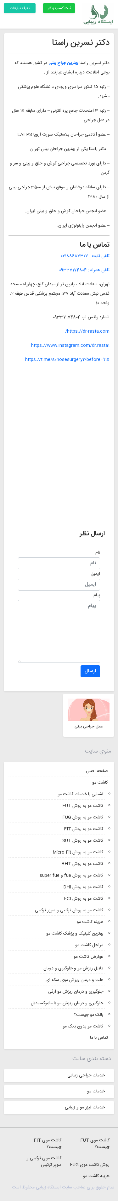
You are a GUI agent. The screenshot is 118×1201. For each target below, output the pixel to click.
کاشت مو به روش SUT (82, 840)
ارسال (90, 671)
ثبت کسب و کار (59, 8)
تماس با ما (99, 1038)
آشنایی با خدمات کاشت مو (80, 794)
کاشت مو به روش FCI (83, 899)
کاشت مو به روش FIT (83, 829)
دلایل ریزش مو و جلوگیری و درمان (73, 968)
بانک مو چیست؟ (88, 1015)
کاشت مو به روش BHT (82, 864)
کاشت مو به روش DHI (83, 887)
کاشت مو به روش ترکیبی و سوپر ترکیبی (69, 910)
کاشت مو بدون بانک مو (83, 1026)
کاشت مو (100, 782)
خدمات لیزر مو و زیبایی (85, 1107)
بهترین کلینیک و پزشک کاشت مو (74, 933)
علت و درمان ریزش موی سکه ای (74, 980)
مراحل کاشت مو (89, 945)
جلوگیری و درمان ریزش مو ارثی (75, 991)
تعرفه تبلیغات (20, 8)
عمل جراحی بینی (89, 726)
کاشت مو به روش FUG (82, 817)
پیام (96, 595)
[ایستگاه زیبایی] (98, 14)
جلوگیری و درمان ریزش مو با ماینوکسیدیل (67, 1003)
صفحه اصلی (97, 771)
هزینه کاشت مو (90, 922)
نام (97, 552)
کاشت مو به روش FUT (82, 806)
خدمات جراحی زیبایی (86, 1075)
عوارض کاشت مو (88, 957)
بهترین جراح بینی (63, 63)
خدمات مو (96, 1091)
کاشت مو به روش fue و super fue (71, 875)
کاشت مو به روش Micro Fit (78, 852)
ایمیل (95, 574)
